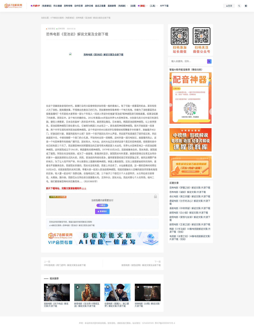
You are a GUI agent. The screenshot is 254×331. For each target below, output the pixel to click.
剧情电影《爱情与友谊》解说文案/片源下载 (189, 218)
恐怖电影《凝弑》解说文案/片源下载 (187, 192)
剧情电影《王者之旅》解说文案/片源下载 (189, 224)
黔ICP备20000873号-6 (165, 323)
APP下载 (164, 6)
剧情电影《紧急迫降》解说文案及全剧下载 (141, 265)
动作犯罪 (78, 6)
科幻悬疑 (58, 6)
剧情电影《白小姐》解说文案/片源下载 (188, 213)
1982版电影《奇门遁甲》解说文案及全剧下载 (65, 265)
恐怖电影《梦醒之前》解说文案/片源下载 (189, 188)
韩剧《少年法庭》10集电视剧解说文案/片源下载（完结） (190, 230)
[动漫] (133, 6)
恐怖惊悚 (68, 6)
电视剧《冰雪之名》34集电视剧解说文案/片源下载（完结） (190, 237)
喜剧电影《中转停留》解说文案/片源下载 (189, 208)
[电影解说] (46, 6)
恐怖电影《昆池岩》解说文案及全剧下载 (79, 225)
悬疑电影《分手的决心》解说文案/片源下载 (189, 202)
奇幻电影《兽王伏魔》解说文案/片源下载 (189, 196)
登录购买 (103, 211)
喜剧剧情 (112, 6)
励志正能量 (100, 6)
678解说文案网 (57, 18)
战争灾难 (89, 6)
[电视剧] (122, 6)
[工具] (152, 6)
